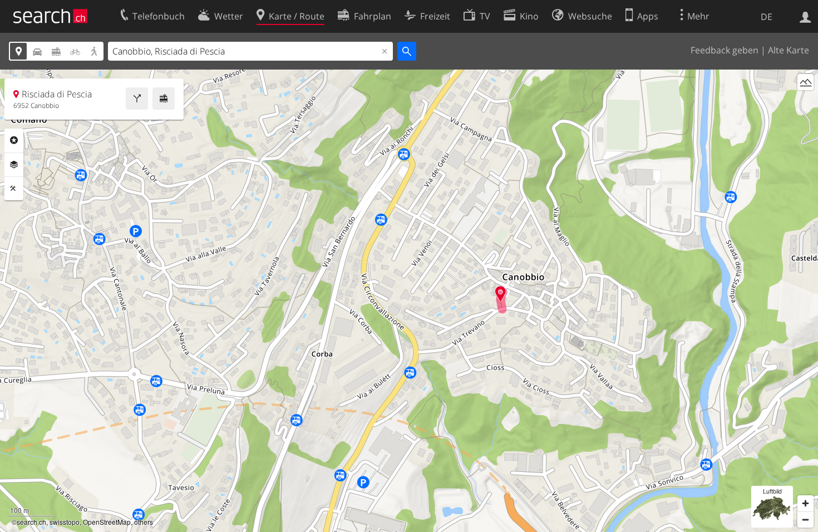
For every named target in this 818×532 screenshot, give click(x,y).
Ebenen (13, 164)
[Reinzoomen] (805, 503)
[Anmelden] (805, 16)
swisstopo (65, 521)
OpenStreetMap (107, 521)
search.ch (31, 521)
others (143, 521)
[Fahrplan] (163, 98)
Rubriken (13, 140)
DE (766, 17)
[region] (409, 301)
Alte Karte (788, 50)
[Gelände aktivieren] (805, 82)
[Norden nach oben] (805, 103)
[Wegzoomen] (805, 519)
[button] (500, 293)
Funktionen (13, 188)
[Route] (137, 98)
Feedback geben (724, 50)
